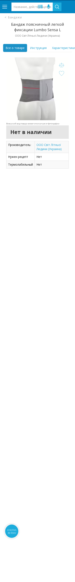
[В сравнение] (61, 65)
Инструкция (38, 48)
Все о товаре (15, 48)
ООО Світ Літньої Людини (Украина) (49, 147)
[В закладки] (61, 73)
